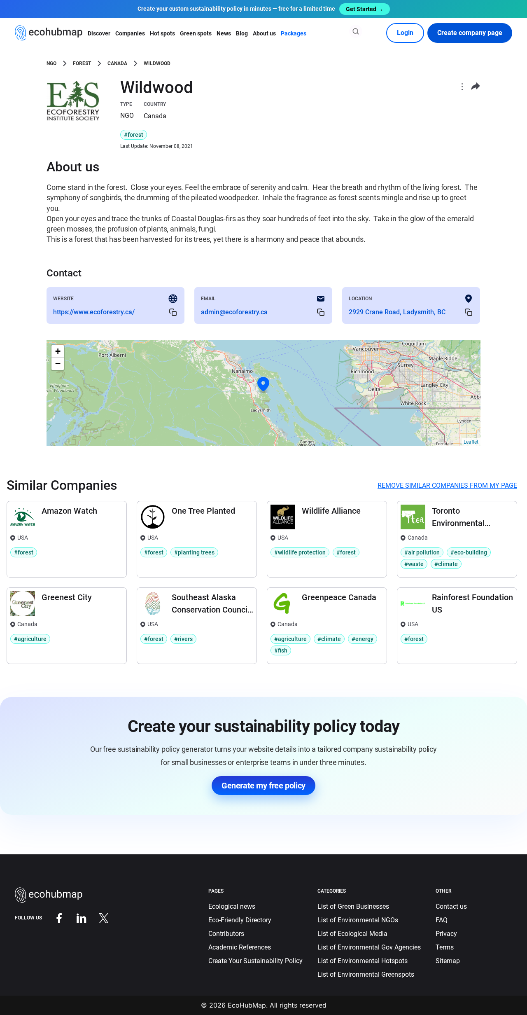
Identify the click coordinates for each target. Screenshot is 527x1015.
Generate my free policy (263, 785)
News (224, 33)
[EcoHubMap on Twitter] (97, 918)
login (405, 33)
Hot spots (162, 33)
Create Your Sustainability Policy (255, 961)
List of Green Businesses (353, 906)
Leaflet (471, 442)
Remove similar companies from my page (447, 485)
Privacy (446, 934)
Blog (242, 33)
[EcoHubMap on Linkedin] (75, 918)
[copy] (173, 312)
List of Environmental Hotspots (362, 961)
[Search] (355, 31)
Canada (117, 63)
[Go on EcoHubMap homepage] (49, 33)
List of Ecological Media (352, 934)
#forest (133, 134)
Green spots (196, 33)
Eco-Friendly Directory (239, 920)
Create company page (469, 33)
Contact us (451, 906)
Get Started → (364, 9)
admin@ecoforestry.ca (234, 312)
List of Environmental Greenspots (365, 974)
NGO (51, 63)
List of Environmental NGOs (357, 920)
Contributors (226, 934)
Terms (445, 947)
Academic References (239, 947)
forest (82, 63)
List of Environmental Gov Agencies (369, 947)
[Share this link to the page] (475, 86)
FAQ (442, 920)
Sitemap (448, 961)
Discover (99, 33)
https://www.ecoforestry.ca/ (94, 312)
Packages (293, 33)
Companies (130, 33)
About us (264, 33)
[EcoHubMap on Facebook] (53, 918)
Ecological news (231, 906)
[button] (263, 384)
